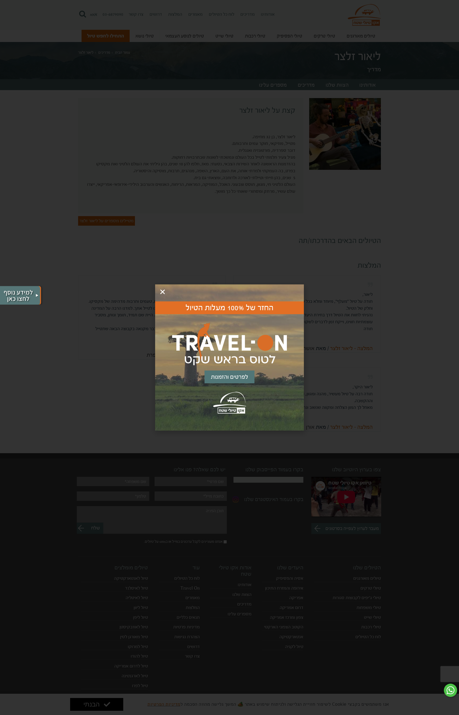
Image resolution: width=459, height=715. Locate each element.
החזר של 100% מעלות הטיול (230, 307)
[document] (229, 357)
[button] (162, 292)
